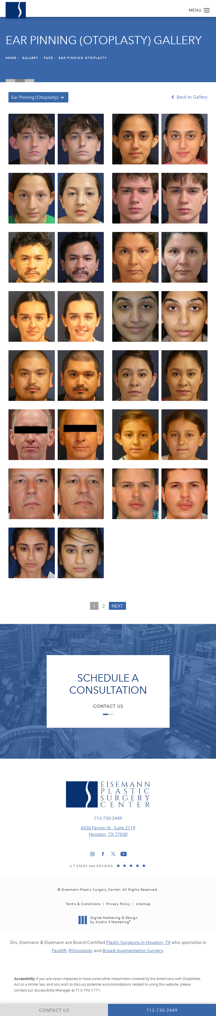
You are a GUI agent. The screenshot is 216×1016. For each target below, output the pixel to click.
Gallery (30, 58)
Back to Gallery (192, 97)
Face (48, 58)
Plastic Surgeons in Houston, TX (138, 942)
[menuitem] (92, 854)
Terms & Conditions (83, 904)
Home (11, 58)
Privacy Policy (118, 904)
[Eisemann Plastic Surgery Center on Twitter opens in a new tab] (113, 854)
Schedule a (108, 684)
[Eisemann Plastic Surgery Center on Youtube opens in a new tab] (123, 854)
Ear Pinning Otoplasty (83, 58)
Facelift (59, 950)
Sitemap (143, 904)
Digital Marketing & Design (114, 920)
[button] (207, 10)
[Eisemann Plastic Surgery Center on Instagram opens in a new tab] (92, 854)
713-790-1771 (87, 990)
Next (117, 606)
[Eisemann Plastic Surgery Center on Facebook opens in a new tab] (103, 854)
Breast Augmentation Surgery (133, 950)
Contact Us (108, 706)
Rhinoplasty (81, 950)
